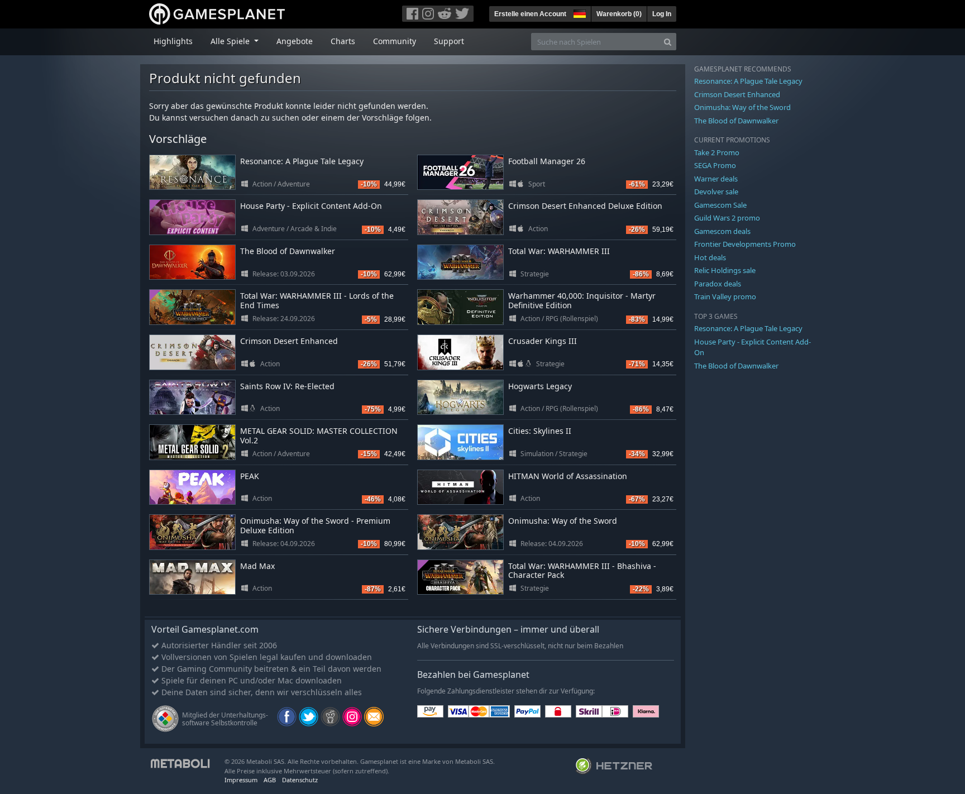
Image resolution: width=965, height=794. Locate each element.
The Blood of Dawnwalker (287, 251)
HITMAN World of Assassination (567, 476)
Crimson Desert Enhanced (289, 341)
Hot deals (710, 257)
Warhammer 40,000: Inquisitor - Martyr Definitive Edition (582, 300)
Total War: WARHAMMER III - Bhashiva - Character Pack (582, 571)
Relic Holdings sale (725, 270)
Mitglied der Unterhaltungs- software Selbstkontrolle (225, 719)
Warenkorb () (619, 14)
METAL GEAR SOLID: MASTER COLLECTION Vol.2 (319, 435)
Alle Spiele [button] (231, 41)
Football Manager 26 (546, 161)
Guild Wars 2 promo (727, 218)
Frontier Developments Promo (745, 244)
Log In (661, 14)
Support (449, 41)
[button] (578, 12)
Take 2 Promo (716, 152)
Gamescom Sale (720, 205)
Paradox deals (717, 284)
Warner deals (716, 179)
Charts (343, 41)
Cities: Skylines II (539, 430)
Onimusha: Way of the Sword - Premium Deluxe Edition (315, 525)
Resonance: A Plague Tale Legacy (302, 161)
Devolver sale (716, 191)
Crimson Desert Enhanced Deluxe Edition (585, 205)
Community (394, 41)
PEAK (249, 476)
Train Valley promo (725, 296)
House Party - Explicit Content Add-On (311, 205)
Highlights (173, 41)
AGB (270, 780)
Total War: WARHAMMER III (559, 251)
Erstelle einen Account (530, 14)
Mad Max (257, 566)
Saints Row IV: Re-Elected (287, 386)
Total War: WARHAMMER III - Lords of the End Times (317, 300)
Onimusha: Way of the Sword (562, 520)
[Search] (667, 41)
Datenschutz (300, 780)
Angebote (294, 41)
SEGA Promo (715, 165)
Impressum (240, 780)
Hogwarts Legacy (540, 386)
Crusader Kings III (542, 341)
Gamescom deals (722, 231)
